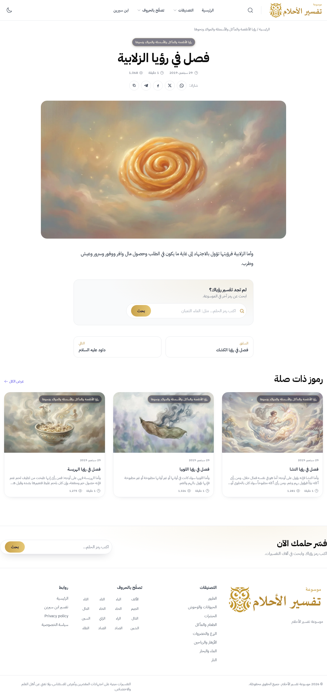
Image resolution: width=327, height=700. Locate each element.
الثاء (85, 599)
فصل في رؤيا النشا (304, 469)
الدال (86, 608)
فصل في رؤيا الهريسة (84, 469)
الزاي (102, 618)
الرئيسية (208, 10)
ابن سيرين (121, 10)
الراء (118, 618)
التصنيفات (185, 10)
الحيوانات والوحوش (202, 607)
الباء (118, 599)
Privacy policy (56, 616)
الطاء (86, 628)
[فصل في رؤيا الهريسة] (54, 422)
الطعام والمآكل (206, 624)
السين (86, 618)
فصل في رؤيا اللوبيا (194, 469)
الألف (134, 599)
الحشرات (210, 616)
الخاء (102, 608)
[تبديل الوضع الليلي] (9, 10)
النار (214, 660)
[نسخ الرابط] (134, 85)
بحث (141, 311)
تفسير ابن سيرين (56, 607)
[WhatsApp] (181, 85)
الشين (135, 628)
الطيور (212, 598)
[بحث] (250, 10)
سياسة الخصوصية (55, 624)
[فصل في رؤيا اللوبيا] (163, 422)
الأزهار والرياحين (205, 642)
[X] (169, 85)
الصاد (118, 628)
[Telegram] (146, 85)
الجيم (134, 608)
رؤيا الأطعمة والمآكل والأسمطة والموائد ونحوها (225, 29)
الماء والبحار (208, 651)
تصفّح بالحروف (153, 10)
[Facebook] (158, 85)
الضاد (102, 628)
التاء (102, 599)
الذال (135, 618)
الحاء (118, 608)
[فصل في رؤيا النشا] (272, 422)
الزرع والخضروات (205, 633)
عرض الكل (16, 381)
